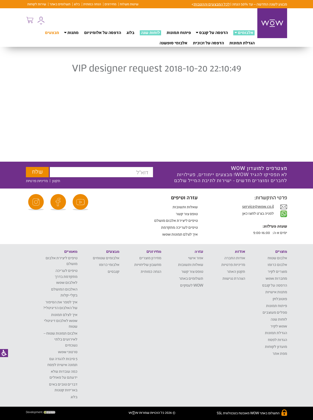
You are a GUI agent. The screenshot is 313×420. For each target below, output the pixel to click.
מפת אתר (279, 353)
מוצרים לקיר (277, 271)
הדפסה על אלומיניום (102, 32)
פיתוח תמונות (179, 32)
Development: (35, 412)
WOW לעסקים (191, 285)
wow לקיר (278, 326)
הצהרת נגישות (233, 278)
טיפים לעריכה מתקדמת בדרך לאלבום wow (66, 276)
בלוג (77, 4)
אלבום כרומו (277, 264)
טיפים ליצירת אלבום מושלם (176, 220)
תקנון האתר (236, 271)
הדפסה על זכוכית (208, 42)
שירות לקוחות (36, 4)
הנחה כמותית (92, 4)
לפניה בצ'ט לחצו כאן (258, 213)
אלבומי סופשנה (173, 42)
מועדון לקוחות (276, 346)
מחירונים (110, 4)
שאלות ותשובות (185, 206)
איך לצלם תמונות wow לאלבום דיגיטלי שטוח (60, 320)
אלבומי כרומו (109, 264)
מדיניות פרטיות (37, 180)
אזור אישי (195, 257)
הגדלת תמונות (242, 42)
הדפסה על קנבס (213, 32)
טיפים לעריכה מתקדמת (179, 227)
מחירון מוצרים (150, 257)
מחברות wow (276, 278)
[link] (81, 202)
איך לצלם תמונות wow (180, 234)
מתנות (73, 32)
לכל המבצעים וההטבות (212, 4)
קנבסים (113, 271)
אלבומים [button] (245, 32)
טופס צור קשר (187, 213)
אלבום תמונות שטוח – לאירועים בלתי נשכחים (60, 339)
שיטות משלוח (129, 4)
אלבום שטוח (277, 257)
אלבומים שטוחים (106, 257)
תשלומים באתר (59, 4)
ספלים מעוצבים (275, 312)
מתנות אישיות (276, 291)
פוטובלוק (280, 298)
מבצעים (52, 32)
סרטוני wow (67, 351)
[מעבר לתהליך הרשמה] (29, 20)
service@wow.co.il (258, 206)
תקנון (56, 180)
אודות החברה (234, 257)
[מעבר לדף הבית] (272, 23)
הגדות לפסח (277, 339)
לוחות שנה (150, 32)
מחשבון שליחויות (147, 264)
